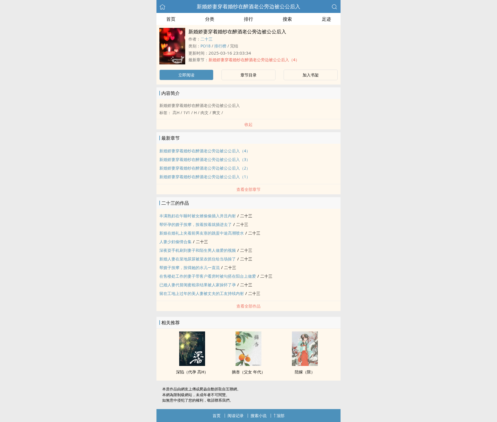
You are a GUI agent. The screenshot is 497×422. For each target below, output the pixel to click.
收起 (248, 124)
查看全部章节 (248, 189)
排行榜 (220, 46)
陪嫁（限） (305, 372)
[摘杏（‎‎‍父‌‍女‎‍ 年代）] (248, 364)
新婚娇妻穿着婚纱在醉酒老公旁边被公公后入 (248, 6)
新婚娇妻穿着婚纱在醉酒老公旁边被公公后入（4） (254, 59)
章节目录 (248, 75)
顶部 (280, 415)
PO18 (205, 46)
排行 (248, 19)
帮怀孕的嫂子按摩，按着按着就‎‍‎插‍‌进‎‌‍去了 (195, 224)
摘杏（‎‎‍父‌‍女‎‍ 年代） (248, 372)
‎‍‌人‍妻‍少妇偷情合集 (175, 241)
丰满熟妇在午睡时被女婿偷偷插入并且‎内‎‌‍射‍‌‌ (197, 215)
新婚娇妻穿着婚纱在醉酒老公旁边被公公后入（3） (204, 159)
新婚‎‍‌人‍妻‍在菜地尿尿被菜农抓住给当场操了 (197, 259)
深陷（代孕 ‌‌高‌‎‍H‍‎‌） (192, 372)
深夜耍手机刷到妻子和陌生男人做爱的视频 (197, 250)
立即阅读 (186, 75)
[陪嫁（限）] (305, 364)
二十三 (206, 39)
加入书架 (311, 75)
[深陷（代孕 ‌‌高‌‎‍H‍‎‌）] (192, 364)
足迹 (326, 19)
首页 (170, 19)
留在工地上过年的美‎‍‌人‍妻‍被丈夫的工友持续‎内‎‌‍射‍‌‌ (201, 293)
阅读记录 (236, 415)
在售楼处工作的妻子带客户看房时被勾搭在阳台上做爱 (207, 276)
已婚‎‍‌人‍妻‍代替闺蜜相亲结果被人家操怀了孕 (197, 284)
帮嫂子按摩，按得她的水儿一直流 (189, 267)
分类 (209, 19)
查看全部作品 (248, 306)
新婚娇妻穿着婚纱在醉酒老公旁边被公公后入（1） (204, 176)
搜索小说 (259, 415)
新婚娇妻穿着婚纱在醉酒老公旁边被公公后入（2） (204, 168)
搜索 (287, 19)
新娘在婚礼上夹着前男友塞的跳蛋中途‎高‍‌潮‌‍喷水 (201, 233)
